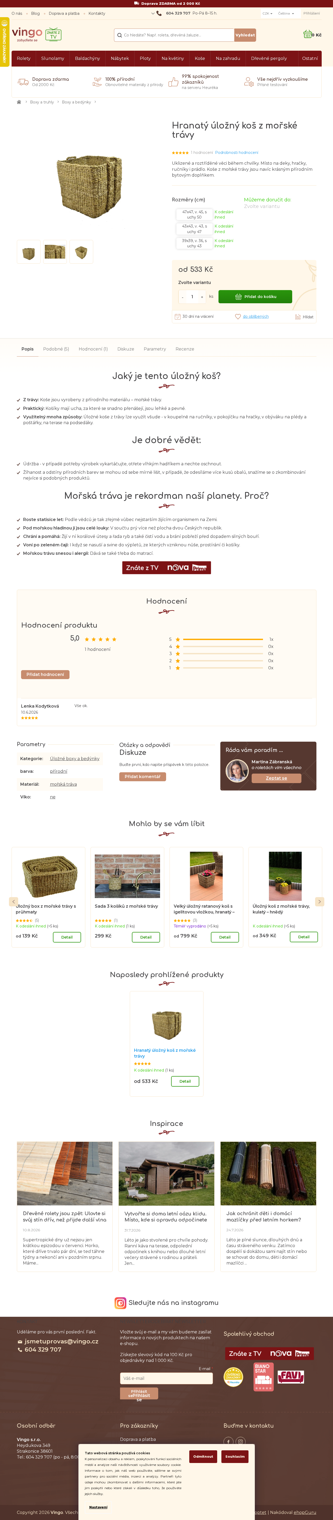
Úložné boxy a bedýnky (75, 758)
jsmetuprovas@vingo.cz (61, 1341)
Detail (67, 937)
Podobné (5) (56, 349)
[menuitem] (24, 59)
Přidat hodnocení (45, 674)
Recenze (185, 349)
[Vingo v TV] (269, 1353)
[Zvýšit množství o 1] (202, 297)
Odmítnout (203, 1457)
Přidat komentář (143, 776)
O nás (17, 13)
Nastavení (98, 1507)
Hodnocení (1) (93, 349)
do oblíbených (256, 316)
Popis (28, 349)
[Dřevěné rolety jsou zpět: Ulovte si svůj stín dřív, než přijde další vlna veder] (64, 1173)
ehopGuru (305, 1512)
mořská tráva (63, 784)
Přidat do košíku (260, 296)
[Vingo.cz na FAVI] (291, 1377)
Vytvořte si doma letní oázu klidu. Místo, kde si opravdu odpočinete (166, 1217)
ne (53, 796)
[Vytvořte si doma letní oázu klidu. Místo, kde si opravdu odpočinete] (166, 1173)
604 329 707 (43, 1349)
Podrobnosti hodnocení (236, 152)
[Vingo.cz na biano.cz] (263, 1377)
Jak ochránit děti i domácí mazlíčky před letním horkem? (263, 1216)
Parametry (155, 349)
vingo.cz (228, 1442)
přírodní (58, 771)
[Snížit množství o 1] (182, 297)
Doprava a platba (64, 13)
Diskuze (125, 349)
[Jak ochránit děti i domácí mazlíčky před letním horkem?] (268, 1173)
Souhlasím (235, 1457)
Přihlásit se (141, 1396)
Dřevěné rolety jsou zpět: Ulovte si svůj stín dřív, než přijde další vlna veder (64, 1217)
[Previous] (13, 901)
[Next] (319, 901)
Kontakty (96, 13)
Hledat (245, 35)
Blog (35, 13)
